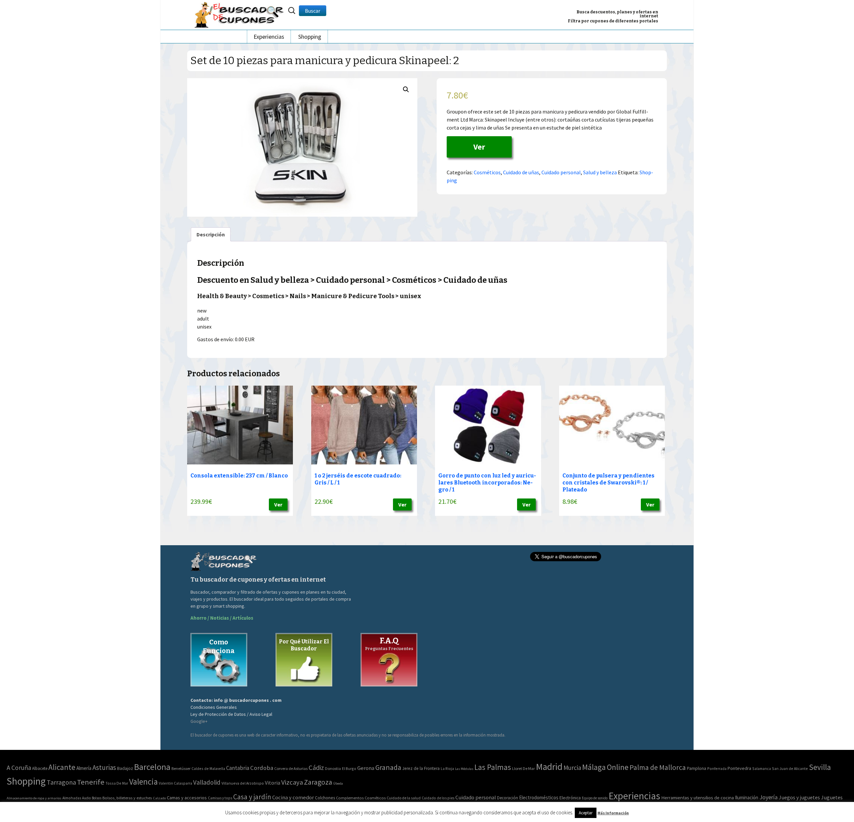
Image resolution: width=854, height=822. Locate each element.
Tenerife (90, 782)
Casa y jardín (252, 796)
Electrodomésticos (538, 797)
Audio (86, 798)
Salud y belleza (600, 172)
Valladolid (207, 782)
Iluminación (746, 797)
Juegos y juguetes (799, 797)
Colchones (325, 798)
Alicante (61, 767)
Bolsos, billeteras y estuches (127, 797)
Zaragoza (318, 782)
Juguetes (832, 797)
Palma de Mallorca (657, 767)
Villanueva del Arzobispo (243, 783)
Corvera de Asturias (291, 768)
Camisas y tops (220, 798)
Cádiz (316, 767)
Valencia (143, 782)
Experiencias (269, 36)
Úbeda (338, 783)
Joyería (768, 797)
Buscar (312, 10)
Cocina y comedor (293, 797)
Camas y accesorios (187, 798)
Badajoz (125, 768)
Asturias (104, 767)
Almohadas (71, 798)
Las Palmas (492, 767)
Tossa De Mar (116, 783)
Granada (388, 767)
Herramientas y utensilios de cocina (697, 797)
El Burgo (349, 768)
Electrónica (570, 798)
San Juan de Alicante (790, 768)
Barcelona (152, 766)
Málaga (594, 767)
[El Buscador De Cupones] (239, 14)
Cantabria (237, 768)
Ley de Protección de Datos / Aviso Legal (231, 714)
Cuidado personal (561, 172)
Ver (479, 147)
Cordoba (261, 768)
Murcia (572, 768)
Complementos (350, 797)
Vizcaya (292, 782)
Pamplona (696, 768)
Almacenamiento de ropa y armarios (34, 798)
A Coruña (19, 768)
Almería (83, 768)
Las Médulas (464, 769)
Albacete (39, 768)
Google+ (198, 721)
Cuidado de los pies (438, 798)
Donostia (333, 768)
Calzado (159, 798)
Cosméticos (487, 172)
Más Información (613, 812)
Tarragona (61, 782)
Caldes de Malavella (208, 768)
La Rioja (447, 768)
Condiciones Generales (213, 707)
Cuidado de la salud (404, 797)
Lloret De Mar (523, 768)
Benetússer (180, 768)
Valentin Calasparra (175, 783)
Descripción (210, 234)
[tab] (211, 234)
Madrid (549, 767)
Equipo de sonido (594, 798)
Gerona (365, 768)
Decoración (507, 798)
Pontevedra (739, 768)
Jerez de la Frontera (421, 768)
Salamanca (761, 768)
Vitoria (272, 782)
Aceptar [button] (585, 813)
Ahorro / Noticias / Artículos (221, 618)
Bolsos (96, 798)
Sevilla (820, 767)
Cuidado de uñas (521, 172)
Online (617, 767)
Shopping (309, 36)
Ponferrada (717, 768)
